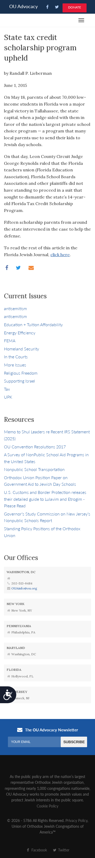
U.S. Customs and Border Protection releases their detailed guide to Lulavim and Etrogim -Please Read (45, 499)
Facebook (38, 849)
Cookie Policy (47, 806)
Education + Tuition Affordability (33, 324)
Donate (74, 7)
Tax (7, 389)
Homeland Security (21, 349)
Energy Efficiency (19, 333)
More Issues (15, 365)
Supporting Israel (19, 381)
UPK (8, 397)
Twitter (63, 849)
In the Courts (16, 357)
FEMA (9, 341)
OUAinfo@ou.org (24, 588)
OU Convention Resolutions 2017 (35, 447)
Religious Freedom (20, 373)
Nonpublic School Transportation (34, 469)
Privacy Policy (76, 820)
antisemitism (15, 308)
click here (60, 254)
